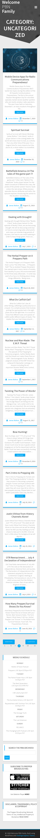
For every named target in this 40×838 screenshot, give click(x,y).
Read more (20, 112)
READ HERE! (24, 817)
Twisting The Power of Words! (20, 390)
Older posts (31, 641)
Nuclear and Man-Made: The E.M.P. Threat (20, 342)
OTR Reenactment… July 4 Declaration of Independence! (20, 559)
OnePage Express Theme (26, 835)
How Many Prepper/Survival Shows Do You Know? (20, 605)
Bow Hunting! (20, 431)
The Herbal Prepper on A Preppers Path (20, 257)
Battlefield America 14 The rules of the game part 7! (20, 172)
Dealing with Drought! (20, 217)
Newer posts (9, 641)
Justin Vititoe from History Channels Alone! (20, 515)
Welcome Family (11, 6)
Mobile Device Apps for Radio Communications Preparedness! (20, 79)
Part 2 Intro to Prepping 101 (20, 472)
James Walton (13, 118)
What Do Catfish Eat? (20, 299)
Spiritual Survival (20, 130)
